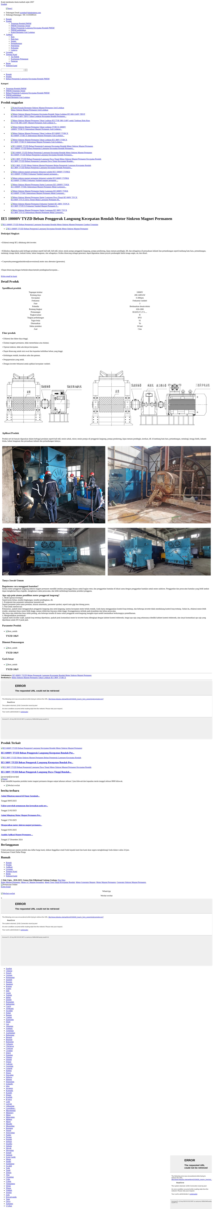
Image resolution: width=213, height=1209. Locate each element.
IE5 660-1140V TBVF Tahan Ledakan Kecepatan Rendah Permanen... (38, 116)
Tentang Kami (11, 54)
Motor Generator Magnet (85, 882)
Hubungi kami (11, 66)
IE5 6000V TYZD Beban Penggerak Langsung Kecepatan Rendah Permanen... (42, 155)
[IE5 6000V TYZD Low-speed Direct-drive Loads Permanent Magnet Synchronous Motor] (41, 748)
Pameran (14, 61)
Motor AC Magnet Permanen (32, 882)
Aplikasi (9, 35)
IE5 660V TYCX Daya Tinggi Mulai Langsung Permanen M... (35, 200)
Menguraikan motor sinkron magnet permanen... (21, 825)
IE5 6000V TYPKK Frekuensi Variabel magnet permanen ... (34, 180)
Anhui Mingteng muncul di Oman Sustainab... (20, 796)
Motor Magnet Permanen (106, 882)
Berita (8, 63)
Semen (13, 41)
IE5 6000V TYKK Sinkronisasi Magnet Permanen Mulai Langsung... (38, 193)
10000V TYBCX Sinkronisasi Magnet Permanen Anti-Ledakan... (36, 129)
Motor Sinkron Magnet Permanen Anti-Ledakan (29, 110)
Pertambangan (16, 43)
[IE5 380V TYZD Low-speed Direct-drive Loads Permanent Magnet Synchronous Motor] (41, 758)
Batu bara (14, 39)
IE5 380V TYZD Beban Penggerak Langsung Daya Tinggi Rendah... (36, 772)
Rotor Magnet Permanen (10, 882)
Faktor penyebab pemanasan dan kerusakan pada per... (24, 806)
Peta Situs (61, 880)
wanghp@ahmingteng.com (30, 13)
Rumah (9, 19)
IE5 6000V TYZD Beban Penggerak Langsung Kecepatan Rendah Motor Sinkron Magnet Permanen (51, 675)
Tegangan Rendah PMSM (21, 23)
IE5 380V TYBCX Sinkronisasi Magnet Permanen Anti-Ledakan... (37, 142)
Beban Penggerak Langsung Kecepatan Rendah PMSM (32, 28)
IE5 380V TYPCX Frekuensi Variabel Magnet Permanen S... (35, 206)
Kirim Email (6, 887)
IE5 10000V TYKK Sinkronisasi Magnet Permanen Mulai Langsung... (38, 187)
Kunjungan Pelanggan (19, 59)
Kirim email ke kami (9, 276)
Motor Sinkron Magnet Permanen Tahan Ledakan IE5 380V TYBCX (39, 678)
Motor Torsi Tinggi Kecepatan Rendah (60, 882)
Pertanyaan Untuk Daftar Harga (13, 852)
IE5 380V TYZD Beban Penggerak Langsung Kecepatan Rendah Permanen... (41, 168)
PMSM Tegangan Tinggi (20, 26)
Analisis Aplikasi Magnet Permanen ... (17, 835)
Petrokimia (15, 46)
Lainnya (14, 50)
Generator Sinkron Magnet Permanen (131, 882)
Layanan (9, 52)
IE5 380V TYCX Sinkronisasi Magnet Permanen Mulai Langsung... (37, 212)
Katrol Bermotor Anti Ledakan (23, 32)
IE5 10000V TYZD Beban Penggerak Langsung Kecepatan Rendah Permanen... (42, 148)
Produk (9, 21)
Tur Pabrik (15, 57)
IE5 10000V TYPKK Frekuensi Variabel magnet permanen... (35, 174)
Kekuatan (14, 48)
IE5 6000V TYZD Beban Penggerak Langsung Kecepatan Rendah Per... (37, 753)
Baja (12, 37)
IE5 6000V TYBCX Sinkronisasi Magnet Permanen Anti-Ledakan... (37, 136)
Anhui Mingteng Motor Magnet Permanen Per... (21, 815)
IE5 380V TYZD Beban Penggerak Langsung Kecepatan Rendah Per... (37, 762)
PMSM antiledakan (18, 30)
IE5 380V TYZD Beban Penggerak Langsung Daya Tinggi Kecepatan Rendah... (42, 161)
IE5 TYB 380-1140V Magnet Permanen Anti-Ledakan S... (34, 123)
